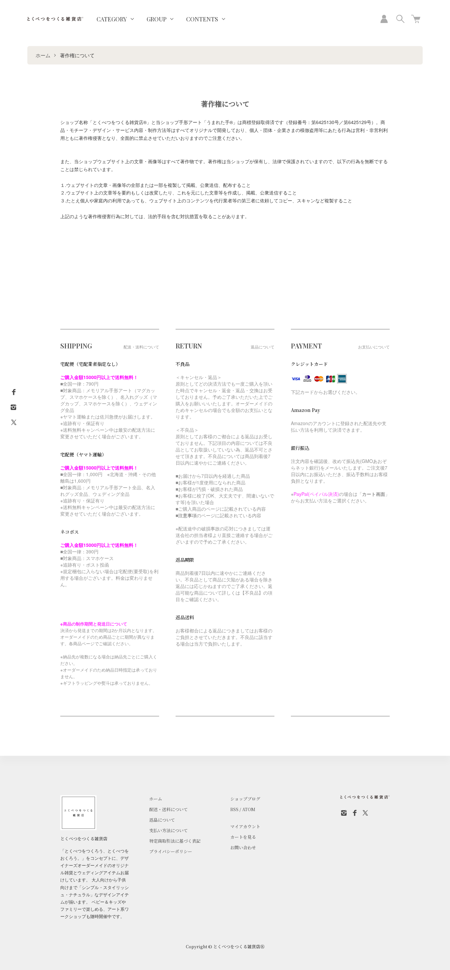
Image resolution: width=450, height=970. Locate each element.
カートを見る (243, 837)
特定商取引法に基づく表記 (175, 841)
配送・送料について (168, 809)
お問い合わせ (243, 847)
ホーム (43, 55)
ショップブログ (245, 799)
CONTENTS (202, 19)
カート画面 (373, 494)
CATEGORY (112, 19)
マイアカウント (245, 826)
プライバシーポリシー (170, 851)
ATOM (248, 809)
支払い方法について (168, 830)
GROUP (156, 19)
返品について (162, 820)
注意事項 (187, 515)
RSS (234, 809)
